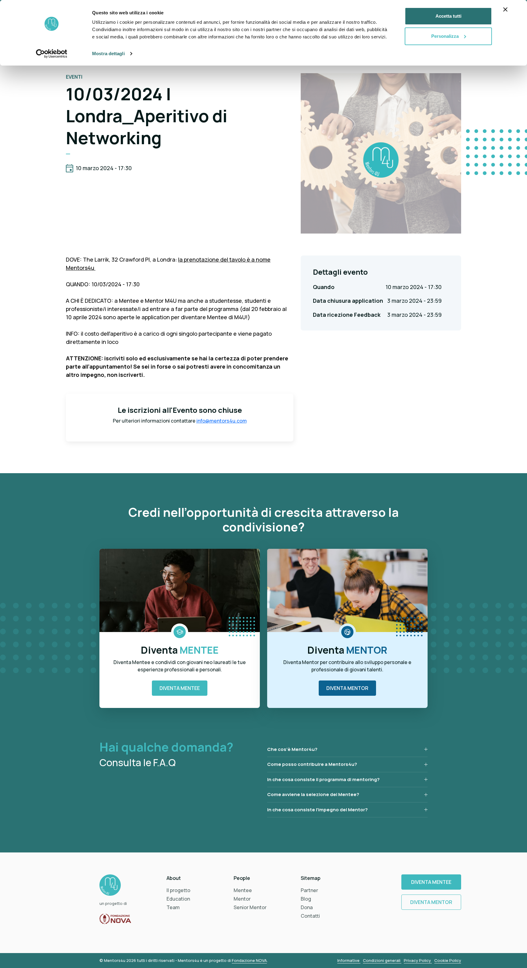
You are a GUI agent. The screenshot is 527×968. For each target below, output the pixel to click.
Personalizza (445, 36)
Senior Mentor (250, 907)
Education (178, 898)
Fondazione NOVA (249, 960)
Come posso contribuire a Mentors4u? (312, 764)
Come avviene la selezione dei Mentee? (313, 794)
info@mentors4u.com (221, 420)
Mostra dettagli (108, 53)
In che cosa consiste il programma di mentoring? (323, 779)
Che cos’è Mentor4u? (292, 749)
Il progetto (178, 890)
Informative (348, 960)
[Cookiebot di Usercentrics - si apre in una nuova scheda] (51, 53)
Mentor (242, 898)
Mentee (243, 890)
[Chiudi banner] (505, 9)
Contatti (310, 916)
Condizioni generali (382, 960)
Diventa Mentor (347, 688)
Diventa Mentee (180, 688)
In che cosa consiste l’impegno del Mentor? (317, 809)
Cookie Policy (447, 960)
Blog (306, 898)
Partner (309, 890)
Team (173, 907)
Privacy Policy (418, 960)
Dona (307, 907)
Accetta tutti (448, 16)
